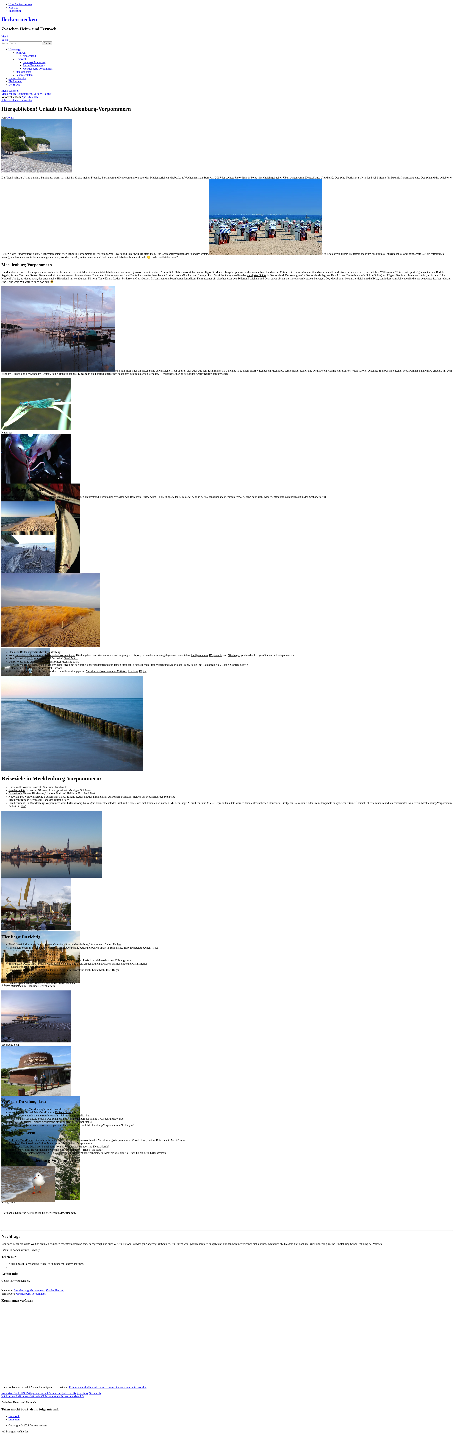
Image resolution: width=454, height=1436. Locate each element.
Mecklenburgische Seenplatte (25, 799)
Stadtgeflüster (23, 71)
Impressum (15, 10)
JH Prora (21, 957)
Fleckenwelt (15, 81)
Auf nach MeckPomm (21, 1140)
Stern (206, 177)
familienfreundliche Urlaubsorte (262, 803)
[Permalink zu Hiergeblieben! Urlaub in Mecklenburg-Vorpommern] (36, 171)
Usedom (57, 667)
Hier (162, 373)
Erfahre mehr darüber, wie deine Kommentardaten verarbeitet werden (107, 1387)
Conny (10, 117)
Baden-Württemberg (34, 62)
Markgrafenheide (36, 658)
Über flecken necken (20, 4)
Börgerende (215, 655)
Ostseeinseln (16, 793)
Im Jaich (86, 969)
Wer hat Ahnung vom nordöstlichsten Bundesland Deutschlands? (73, 1146)
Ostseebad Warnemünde (61, 655)
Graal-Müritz (71, 658)
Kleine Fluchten (17, 78)
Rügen (142, 671)
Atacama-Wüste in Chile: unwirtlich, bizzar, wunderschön (42, 1396)
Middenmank (16, 976)
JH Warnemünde (25, 950)
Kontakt (13, 7)
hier (23, 806)
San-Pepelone (16, 960)
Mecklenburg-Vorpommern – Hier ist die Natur (76, 1149)
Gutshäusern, (142, 278)
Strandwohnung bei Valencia (366, 1243)
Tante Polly (35, 979)
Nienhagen (234, 655)
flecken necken (19, 19)
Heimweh (21, 59)
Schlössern (128, 278)
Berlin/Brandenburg (34, 65)
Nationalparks (16, 796)
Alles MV (14, 1143)
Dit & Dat (14, 84)
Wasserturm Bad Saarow (22, 973)
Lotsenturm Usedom (53, 973)
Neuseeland (29, 55)
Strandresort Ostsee (19, 963)
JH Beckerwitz (24, 953)
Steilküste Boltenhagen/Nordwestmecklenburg (34, 652)
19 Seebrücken (63, 1112)
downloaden (67, 1212)
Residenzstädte (17, 790)
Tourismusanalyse (356, 177)
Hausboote (15, 966)
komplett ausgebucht (210, 1243)
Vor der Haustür (42, 93)
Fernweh (21, 52)
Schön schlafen (24, 74)
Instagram (14, 1419)
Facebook (14, 1416)
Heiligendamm (199, 655)
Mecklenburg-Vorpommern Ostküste (106, 671)
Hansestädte (15, 787)
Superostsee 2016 (43, 1152)
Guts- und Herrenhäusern (40, 985)
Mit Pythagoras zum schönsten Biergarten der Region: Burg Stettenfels (51, 1393)
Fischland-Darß (70, 661)
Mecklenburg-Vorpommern (38, 68)
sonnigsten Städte (256, 275)
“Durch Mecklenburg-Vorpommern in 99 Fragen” (106, 1125)
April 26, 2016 (29, 96)
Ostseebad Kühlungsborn (29, 655)
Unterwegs (15, 49)
